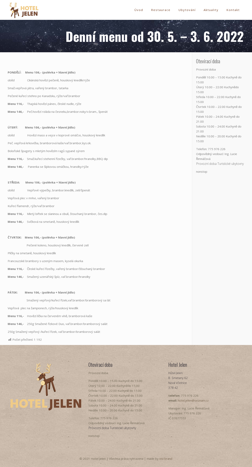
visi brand (165, 459)
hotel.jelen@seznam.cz (193, 400)
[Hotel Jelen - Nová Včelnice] (24, 10)
